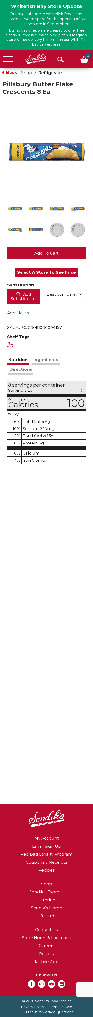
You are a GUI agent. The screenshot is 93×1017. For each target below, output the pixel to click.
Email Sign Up (46, 846)
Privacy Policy (32, 1007)
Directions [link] (21, 369)
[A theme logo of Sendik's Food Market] (35, 59)
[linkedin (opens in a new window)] (61, 985)
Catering (47, 900)
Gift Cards (46, 916)
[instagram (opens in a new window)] (41, 985)
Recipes (46, 870)
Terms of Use (61, 1007)
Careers (47, 945)
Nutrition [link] (18, 359)
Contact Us (46, 929)
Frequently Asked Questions (49, 1012)
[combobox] (64, 294)
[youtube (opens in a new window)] (51, 985)
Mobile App (46, 961)
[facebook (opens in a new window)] (31, 985)
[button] (15, 209)
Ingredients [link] (45, 359)
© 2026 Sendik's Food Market (46, 1001)
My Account (46, 838)
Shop (26, 72)
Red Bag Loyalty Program (47, 854)
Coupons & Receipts (46, 862)
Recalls (46, 953)
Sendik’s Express (46, 891)
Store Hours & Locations (46, 937)
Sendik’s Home (46, 907)
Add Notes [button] (18, 312)
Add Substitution (24, 296)
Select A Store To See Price (46, 272)
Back (11, 72)
